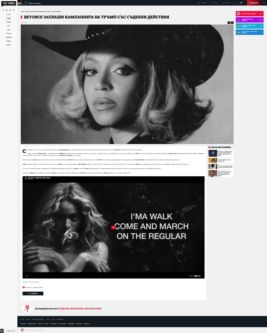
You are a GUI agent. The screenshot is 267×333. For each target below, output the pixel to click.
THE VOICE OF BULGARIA (62, 323)
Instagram (76, 308)
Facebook (63, 308)
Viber (98, 308)
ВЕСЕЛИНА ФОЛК (79, 323)
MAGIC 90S (46, 323)
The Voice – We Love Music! (31, 282)
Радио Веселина (71, 323)
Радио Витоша (23, 323)
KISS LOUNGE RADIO (53, 323)
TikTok (88, 308)
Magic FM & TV (40, 323)
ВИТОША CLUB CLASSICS (32, 323)
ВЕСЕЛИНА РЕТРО (86, 323)
